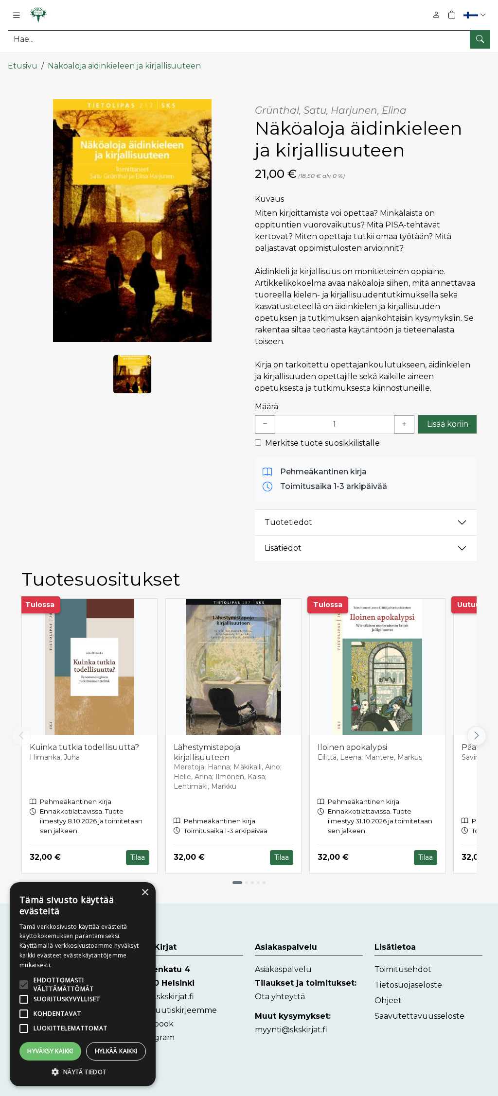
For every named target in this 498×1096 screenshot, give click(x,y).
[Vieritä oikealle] (476, 736)
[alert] (83, 984)
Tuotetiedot (288, 522)
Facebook (154, 1023)
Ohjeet (388, 1000)
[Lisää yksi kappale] (404, 424)
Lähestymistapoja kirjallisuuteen (207, 752)
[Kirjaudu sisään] (436, 14)
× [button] (144, 892)
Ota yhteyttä (280, 996)
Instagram (155, 1037)
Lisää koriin (447, 424)
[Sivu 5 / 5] (264, 882)
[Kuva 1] (132, 374)
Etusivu (22, 65)
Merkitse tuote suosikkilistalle (322, 443)
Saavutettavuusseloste (419, 1016)
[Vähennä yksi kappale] (265, 424)
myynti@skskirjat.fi (291, 1029)
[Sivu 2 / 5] (246, 882)
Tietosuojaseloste (408, 985)
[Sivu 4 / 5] (258, 882)
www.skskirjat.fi (164, 996)
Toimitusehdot (402, 969)
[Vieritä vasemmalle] (21, 736)
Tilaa (137, 857)
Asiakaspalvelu (283, 969)
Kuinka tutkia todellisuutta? (84, 747)
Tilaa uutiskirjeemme (176, 1010)
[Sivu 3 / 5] (252, 882)
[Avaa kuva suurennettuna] (132, 220)
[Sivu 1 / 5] (237, 882)
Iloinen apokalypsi (352, 747)
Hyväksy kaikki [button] (50, 1051)
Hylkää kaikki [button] (116, 1051)
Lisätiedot (283, 548)
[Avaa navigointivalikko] (16, 15)
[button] (475, 14)
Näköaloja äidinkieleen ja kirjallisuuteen (124, 65)
